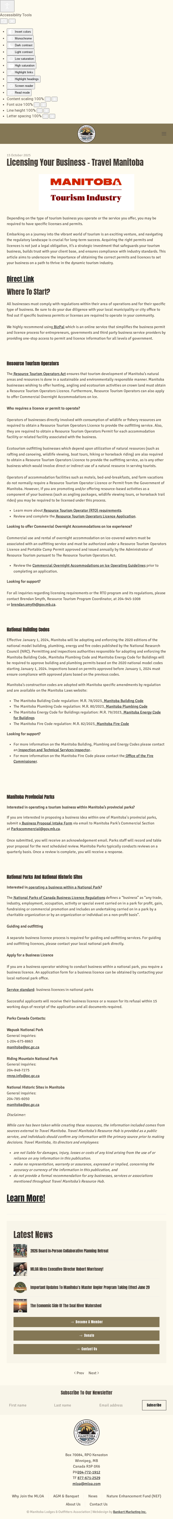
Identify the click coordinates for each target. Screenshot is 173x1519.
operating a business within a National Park (64, 887)
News (92, 1496)
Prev (80, 1373)
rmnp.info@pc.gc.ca (23, 1075)
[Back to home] (86, 134)
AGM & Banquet (66, 1496)
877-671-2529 (88, 1477)
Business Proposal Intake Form (46, 823)
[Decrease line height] (40, 110)
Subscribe (154, 1405)
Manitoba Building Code (123, 700)
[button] (164, 134)
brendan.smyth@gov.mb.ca (33, 604)
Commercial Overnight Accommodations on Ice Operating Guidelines (89, 565)
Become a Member (89, 1322)
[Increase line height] (46, 110)
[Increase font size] (43, 104)
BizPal (58, 327)
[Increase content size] (54, 99)
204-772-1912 (88, 1472)
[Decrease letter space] (45, 116)
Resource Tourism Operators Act (39, 373)
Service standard (20, 989)
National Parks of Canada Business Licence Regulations (59, 897)
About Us (73, 1504)
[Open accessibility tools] (7, 6)
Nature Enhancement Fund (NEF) (134, 1496)
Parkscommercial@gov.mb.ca (35, 828)
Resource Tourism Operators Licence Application (95, 516)
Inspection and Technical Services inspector (54, 750)
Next (92, 1373)
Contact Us (89, 1349)
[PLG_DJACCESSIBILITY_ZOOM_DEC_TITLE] (48, 99)
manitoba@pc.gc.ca (23, 1047)
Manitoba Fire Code (112, 723)
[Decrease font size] (37, 104)
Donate (89, 1335)
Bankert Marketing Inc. (129, 1512)
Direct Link (20, 279)
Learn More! (26, 1198)
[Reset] (4, 21)
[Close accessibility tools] (12, 21)
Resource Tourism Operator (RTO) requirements (82, 510)
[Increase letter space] (52, 116)
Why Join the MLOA (28, 1496)
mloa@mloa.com (87, 1483)
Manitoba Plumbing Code (126, 706)
